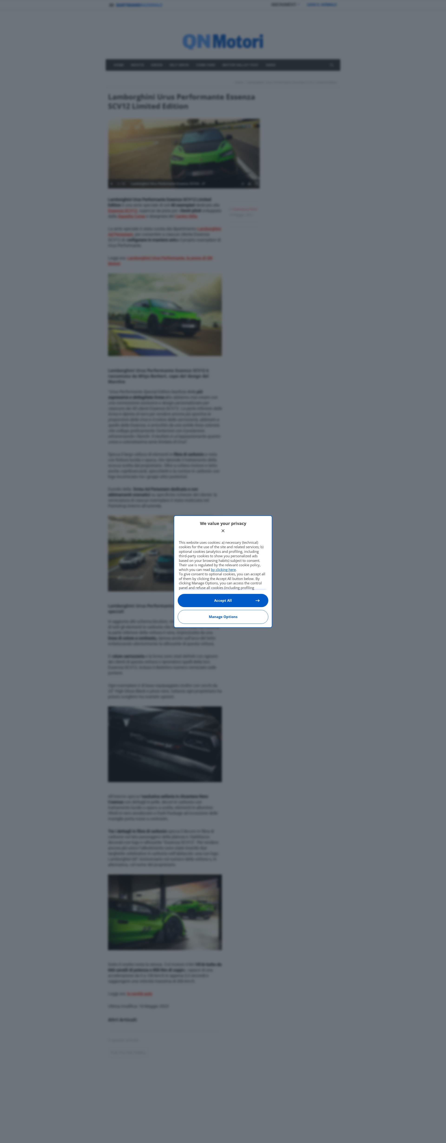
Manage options (223, 616)
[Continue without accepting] (223, 531)
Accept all (223, 600)
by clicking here (223, 569)
